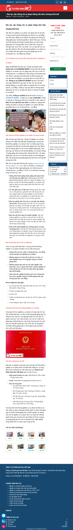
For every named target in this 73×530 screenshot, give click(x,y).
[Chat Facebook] (3, 515)
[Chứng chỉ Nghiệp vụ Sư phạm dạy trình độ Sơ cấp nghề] (10, 434)
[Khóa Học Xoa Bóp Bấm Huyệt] (31, 446)
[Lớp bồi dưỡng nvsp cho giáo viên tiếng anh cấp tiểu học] (31, 434)
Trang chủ (8, 16)
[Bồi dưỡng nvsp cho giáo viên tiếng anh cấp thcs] (42, 434)
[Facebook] (57, 2)
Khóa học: (52, 53)
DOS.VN (44, 529)
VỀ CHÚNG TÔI (10, 2)
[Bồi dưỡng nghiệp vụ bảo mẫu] (20, 446)
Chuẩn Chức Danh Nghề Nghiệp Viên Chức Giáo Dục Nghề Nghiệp (57, 97)
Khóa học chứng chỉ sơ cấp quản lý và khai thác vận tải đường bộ (57, 155)
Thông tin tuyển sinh (18, 16)
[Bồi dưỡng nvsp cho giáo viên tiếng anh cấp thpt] (10, 446)
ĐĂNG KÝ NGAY (57, 69)
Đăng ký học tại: (54, 61)
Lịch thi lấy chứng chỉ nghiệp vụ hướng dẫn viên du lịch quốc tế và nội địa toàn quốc (58, 141)
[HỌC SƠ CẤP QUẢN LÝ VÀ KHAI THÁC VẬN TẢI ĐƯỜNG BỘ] (42, 446)
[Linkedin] (64, 2)
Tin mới (52, 84)
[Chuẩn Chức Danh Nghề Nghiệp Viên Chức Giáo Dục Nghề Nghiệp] (20, 434)
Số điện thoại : (54, 46)
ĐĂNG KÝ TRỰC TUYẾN (21, 2)
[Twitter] (60, 2)
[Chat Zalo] (3, 521)
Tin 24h (27, 16)
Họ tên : (52, 38)
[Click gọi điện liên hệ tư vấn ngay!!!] (3, 526)
